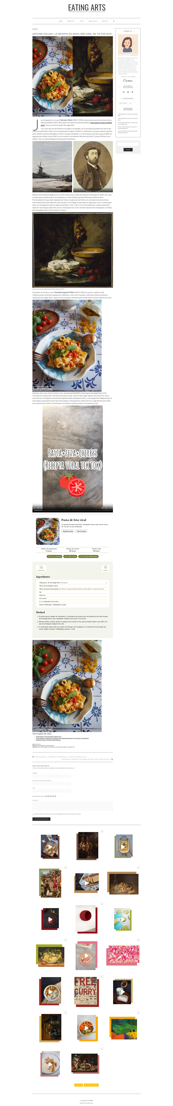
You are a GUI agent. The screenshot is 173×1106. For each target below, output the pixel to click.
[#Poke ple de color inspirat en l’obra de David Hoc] (86, 1028)
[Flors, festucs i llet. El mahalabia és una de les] (50, 1064)
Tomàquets (70, 747)
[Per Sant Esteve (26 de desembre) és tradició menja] (50, 883)
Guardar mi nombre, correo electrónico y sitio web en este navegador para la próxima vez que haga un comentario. (57, 814)
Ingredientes (41, 570)
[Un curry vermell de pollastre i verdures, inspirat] (50, 991)
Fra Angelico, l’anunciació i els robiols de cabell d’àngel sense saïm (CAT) (86, 759)
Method (105, 570)
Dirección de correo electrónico (42, 780)
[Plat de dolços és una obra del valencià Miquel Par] (123, 883)
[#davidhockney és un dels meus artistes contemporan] (123, 1028)
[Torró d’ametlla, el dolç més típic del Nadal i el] (86, 883)
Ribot (62, 747)
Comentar (35, 800)
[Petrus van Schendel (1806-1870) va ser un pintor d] (86, 846)
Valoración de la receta (38, 796)
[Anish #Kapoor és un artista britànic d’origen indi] (86, 919)
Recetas (71, 21)
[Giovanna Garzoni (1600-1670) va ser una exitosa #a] (50, 955)
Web (33, 788)
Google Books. (62, 738)
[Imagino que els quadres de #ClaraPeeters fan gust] (86, 1064)
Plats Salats (51, 745)
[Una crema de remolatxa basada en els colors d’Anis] (50, 919)
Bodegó (45, 747)
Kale (91, 1100)
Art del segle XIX (42, 745)
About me (92, 21)
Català (47, 745)
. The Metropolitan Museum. (48, 740)
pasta (59, 747)
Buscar (128, 149)
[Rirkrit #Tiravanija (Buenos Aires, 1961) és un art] (86, 991)
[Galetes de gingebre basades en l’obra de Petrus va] (50, 846)
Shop (82, 21)
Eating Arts (38, 744)
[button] (106, 583)
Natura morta (55, 747)
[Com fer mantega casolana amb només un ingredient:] (123, 991)
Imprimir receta (68, 531)
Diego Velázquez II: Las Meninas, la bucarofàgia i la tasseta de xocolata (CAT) (60, 757)
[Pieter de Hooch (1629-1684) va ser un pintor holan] (50, 1028)
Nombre (34, 773)
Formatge (49, 747)
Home (60, 21)
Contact (105, 21)
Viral (74, 747)
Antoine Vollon (40, 747)
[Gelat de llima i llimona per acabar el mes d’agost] (123, 919)
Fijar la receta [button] (81, 531)
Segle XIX (65, 747)
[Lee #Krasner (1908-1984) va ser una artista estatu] (123, 955)
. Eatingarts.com (48, 736)
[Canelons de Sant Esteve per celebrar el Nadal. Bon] (123, 846)
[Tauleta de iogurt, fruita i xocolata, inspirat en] (86, 955)
